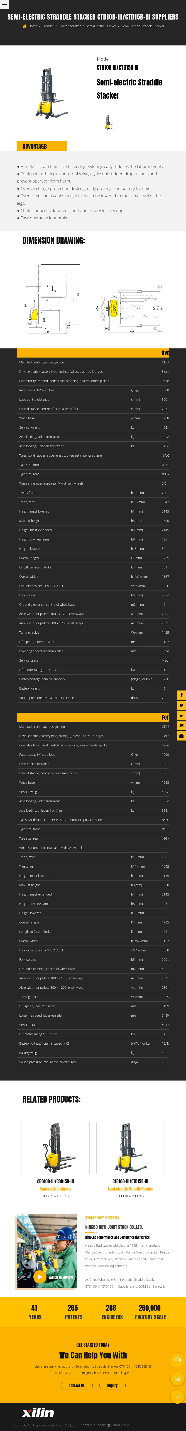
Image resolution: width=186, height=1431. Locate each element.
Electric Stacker (70, 26)
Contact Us (77, 1385)
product (48, 26)
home (33, 26)
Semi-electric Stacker (101, 26)
